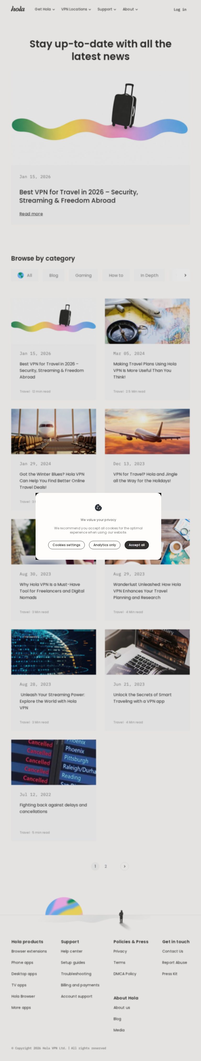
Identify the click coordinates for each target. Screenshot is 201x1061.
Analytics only (104, 545)
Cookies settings (66, 545)
